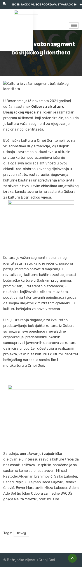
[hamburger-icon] (74, 25)
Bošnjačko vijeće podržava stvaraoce (43, 4)
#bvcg (21, 533)
